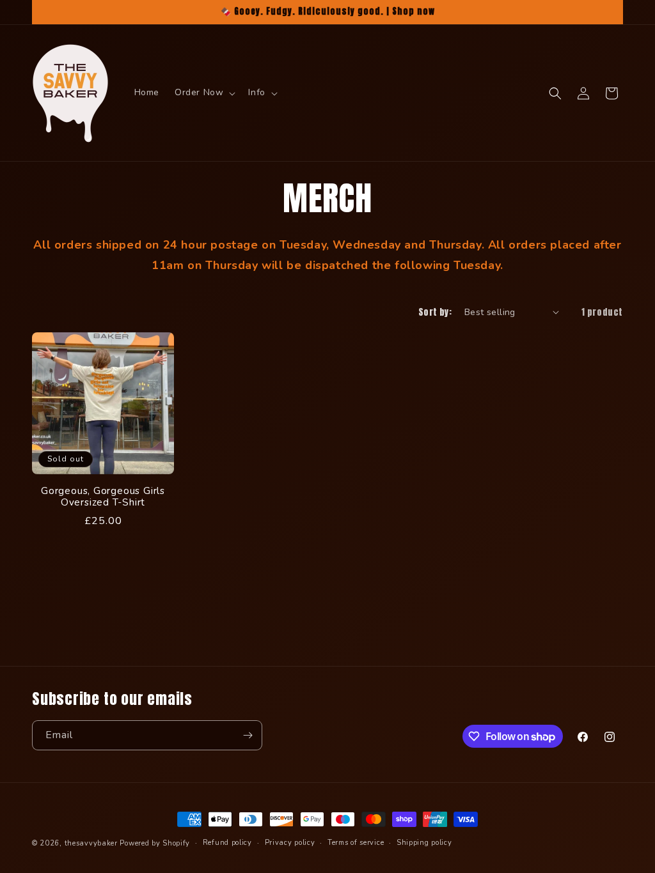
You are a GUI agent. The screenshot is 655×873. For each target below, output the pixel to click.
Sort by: (435, 312)
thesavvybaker (91, 843)
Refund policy (227, 842)
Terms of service (356, 842)
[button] (204, 92)
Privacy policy (290, 842)
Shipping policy (424, 842)
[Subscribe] (247, 735)
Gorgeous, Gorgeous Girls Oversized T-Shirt (103, 497)
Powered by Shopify (155, 843)
